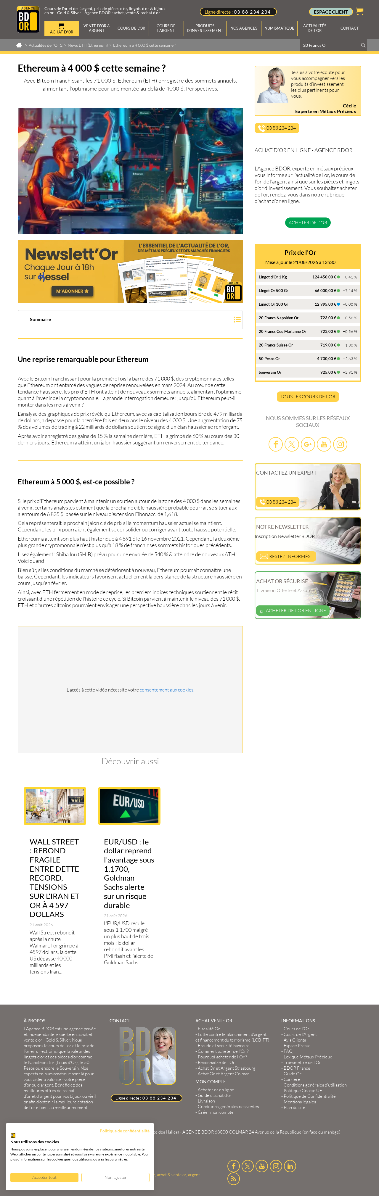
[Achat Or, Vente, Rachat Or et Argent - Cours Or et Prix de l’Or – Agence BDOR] (28, 31)
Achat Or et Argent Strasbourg (227, 1068)
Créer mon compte (216, 1112)
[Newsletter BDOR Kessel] (130, 271)
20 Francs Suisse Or (276, 345)
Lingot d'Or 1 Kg (273, 277)
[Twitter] (292, 444)
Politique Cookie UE (303, 1090)
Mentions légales (300, 1102)
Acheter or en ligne (216, 1089)
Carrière (292, 1079)
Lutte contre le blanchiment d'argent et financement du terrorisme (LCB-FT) (232, 1037)
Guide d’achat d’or (215, 1095)
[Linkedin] (290, 1166)
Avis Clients (295, 1040)
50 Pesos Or (269, 358)
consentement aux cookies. (167, 690)
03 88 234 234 (252, 11)
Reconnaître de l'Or (216, 1062)
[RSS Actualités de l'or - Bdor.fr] (233, 1178)
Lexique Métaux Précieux (308, 1057)
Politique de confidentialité (125, 1130)
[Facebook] (276, 444)
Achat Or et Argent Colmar (223, 1073)
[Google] (308, 444)
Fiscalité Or (209, 1028)
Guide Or (292, 1073)
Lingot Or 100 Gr (273, 304)
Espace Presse (297, 1045)
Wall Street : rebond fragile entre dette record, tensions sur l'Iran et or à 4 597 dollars (54, 878)
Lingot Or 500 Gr (273, 290)
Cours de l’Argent (300, 1034)
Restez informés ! (290, 556)
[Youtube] (324, 444)
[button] (130, 320)
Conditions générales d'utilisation (315, 1085)
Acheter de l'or (308, 222)
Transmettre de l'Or (302, 1062)
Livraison (206, 1101)
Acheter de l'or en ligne (296, 610)
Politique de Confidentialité (310, 1096)
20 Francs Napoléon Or (278, 317)
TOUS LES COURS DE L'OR (307, 396)
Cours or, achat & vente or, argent (169, 1174)
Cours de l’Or (296, 1028)
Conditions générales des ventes (228, 1106)
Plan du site (294, 1107)
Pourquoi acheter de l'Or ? (222, 1057)
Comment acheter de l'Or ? (223, 1051)
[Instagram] (340, 444)
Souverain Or (270, 372)
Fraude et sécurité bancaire (224, 1045)
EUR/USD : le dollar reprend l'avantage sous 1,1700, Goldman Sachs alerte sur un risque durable (129, 873)
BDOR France (297, 1068)
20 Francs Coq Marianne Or (282, 331)
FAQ (288, 1051)
